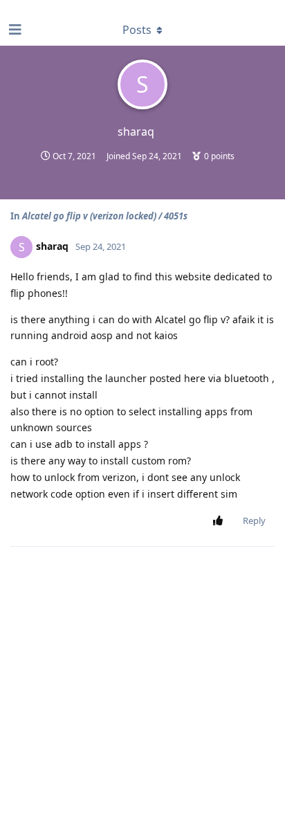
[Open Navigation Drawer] (14, 30)
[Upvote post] (220, 521)
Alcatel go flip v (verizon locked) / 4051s (104, 216)
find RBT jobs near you (46, 6)
